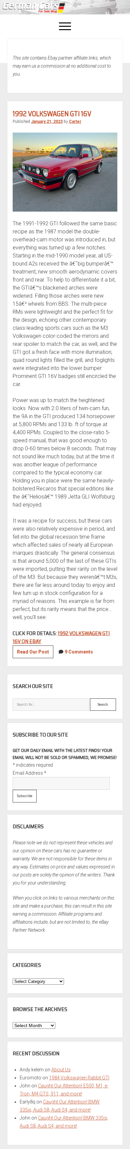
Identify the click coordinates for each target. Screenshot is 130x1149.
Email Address (29, 773)
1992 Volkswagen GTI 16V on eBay (61, 637)
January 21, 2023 (47, 121)
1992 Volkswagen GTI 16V (52, 113)
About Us (61, 1069)
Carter (75, 121)
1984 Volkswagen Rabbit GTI (79, 1077)
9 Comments (79, 652)
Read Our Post (35, 653)
